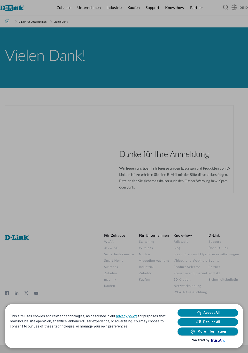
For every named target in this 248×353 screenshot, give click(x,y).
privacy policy (126, 316)
